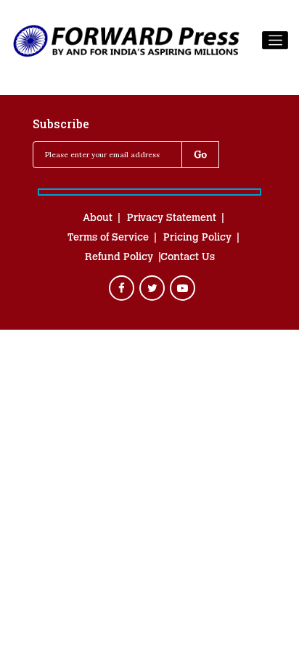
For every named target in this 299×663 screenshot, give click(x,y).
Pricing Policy (197, 238)
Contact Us (187, 258)
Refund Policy (119, 258)
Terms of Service (108, 238)
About (97, 219)
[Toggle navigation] (275, 40)
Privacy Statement (171, 219)
